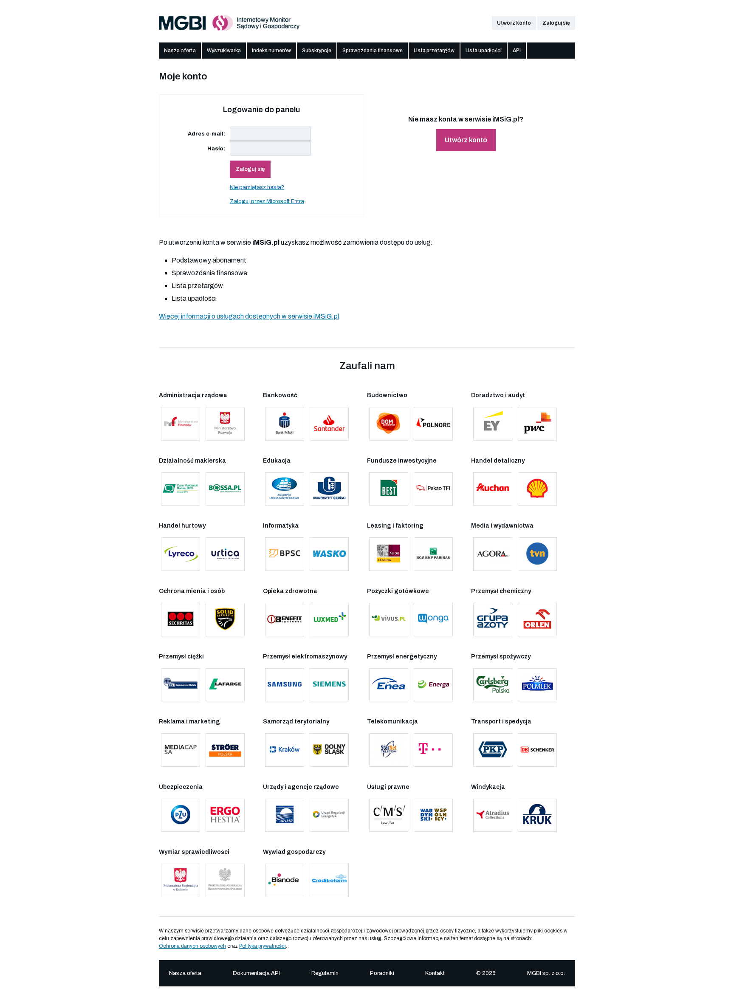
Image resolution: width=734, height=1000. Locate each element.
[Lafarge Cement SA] (225, 685)
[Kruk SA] (537, 815)
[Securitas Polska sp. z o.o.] (180, 619)
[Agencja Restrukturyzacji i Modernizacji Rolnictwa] (284, 815)
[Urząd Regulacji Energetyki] (329, 815)
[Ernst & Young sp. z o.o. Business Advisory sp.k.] (492, 424)
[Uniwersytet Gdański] (329, 489)
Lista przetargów (434, 51)
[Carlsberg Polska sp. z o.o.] (492, 685)
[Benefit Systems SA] (284, 619)
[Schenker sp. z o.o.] (537, 750)
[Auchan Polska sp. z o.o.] (492, 489)
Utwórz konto (514, 23)
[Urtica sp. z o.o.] (225, 554)
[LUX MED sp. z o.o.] (329, 619)
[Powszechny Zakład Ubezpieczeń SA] (180, 815)
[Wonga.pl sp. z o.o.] (433, 619)
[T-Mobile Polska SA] (433, 750)
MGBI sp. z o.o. (546, 973)
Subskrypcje (316, 51)
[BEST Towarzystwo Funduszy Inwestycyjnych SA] (388, 489)
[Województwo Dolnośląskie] (329, 750)
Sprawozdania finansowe (372, 51)
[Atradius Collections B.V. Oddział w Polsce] (492, 815)
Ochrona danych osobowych (192, 946)
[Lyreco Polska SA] (180, 554)
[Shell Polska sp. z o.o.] (537, 489)
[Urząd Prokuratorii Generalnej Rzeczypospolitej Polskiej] (225, 880)
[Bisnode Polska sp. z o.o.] (284, 880)
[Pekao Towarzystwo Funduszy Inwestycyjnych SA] (433, 489)
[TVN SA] (537, 554)
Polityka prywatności (262, 946)
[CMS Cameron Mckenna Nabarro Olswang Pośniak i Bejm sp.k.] (388, 815)
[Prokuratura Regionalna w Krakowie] (180, 880)
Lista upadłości (484, 51)
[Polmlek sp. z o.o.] (537, 685)
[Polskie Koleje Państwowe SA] (492, 750)
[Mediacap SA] (180, 750)
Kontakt (435, 973)
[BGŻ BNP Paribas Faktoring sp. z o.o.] (433, 554)
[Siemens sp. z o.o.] (329, 685)
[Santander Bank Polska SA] (329, 424)
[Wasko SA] (329, 554)
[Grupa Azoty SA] (492, 619)
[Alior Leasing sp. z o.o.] (388, 554)
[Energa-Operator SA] (433, 685)
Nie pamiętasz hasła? (257, 187)
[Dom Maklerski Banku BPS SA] (180, 489)
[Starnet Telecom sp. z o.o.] (388, 750)
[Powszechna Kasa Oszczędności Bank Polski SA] (284, 424)
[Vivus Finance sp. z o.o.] (388, 619)
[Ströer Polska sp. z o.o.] (225, 750)
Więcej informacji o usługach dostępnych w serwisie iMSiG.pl (249, 316)
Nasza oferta (180, 51)
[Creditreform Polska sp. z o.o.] (329, 880)
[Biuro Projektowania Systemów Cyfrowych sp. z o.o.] (284, 554)
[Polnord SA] (433, 424)
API (517, 51)
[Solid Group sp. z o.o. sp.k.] (225, 619)
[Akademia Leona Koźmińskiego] (284, 489)
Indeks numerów (271, 51)
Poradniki (382, 973)
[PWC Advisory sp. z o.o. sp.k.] (537, 424)
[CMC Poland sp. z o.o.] (180, 685)
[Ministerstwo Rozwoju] (225, 424)
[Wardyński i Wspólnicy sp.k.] (433, 815)
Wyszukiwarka (224, 51)
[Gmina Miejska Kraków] (284, 750)
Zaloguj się (556, 23)
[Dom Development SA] (388, 424)
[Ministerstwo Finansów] (180, 424)
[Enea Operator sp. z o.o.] (388, 685)
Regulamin (325, 973)
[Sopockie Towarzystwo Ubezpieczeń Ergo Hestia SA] (225, 815)
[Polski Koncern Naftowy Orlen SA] (537, 619)
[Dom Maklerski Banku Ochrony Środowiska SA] (225, 489)
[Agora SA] (492, 554)
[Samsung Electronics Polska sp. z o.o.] (284, 685)
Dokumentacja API (256, 973)
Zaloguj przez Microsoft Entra (267, 201)
